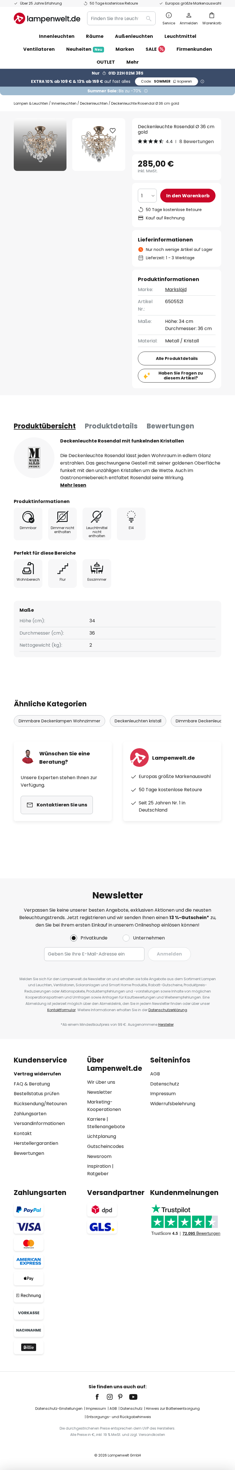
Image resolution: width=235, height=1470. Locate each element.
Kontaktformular (61, 1009)
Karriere (96, 1119)
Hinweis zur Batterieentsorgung (173, 1408)
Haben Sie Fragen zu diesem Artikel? (180, 375)
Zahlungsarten (30, 1113)
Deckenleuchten (94, 103)
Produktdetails (111, 426)
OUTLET (106, 62)
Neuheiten (84, 49)
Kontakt (23, 1133)
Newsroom (99, 1156)
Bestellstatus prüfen (36, 1093)
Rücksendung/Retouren (40, 1103)
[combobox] (121, 18)
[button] (112, 131)
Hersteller (166, 1024)
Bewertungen (170, 426)
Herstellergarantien (36, 1143)
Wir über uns (101, 1082)
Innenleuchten (64, 103)
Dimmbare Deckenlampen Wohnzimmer (59, 721)
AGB (155, 1074)
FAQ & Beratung (32, 1084)
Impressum (163, 1093)
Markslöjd (176, 289)
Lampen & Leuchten (31, 103)
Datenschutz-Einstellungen (59, 1408)
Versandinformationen (39, 1123)
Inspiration (99, 1166)
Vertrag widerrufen (37, 1074)
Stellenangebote (106, 1126)
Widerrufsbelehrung (172, 1103)
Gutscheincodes (105, 1146)
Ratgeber (98, 1173)
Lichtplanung (101, 1136)
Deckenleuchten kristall (138, 721)
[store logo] (47, 18)
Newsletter (99, 1092)
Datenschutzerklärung (167, 1009)
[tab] (45, 426)
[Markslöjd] (34, 457)
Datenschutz (164, 1084)
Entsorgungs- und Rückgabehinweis (119, 1416)
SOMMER (166, 81)
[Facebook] (101, 1397)
